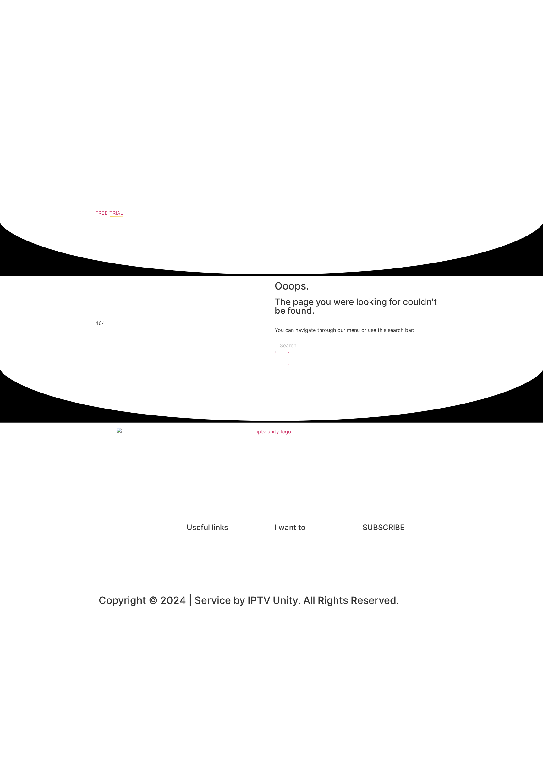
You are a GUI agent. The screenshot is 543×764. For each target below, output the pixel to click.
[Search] (282, 358)
